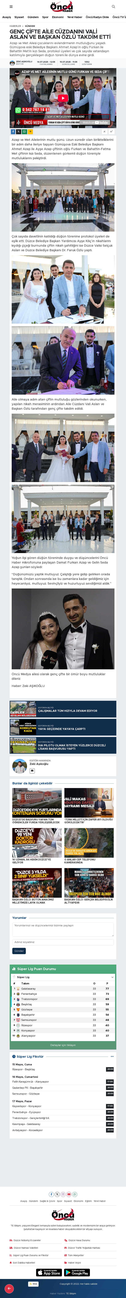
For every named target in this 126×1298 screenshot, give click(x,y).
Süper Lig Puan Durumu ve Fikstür (30, 1255)
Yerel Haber (74, 17)
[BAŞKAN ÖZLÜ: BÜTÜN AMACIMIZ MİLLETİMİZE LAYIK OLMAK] (37, 882)
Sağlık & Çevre (47, 1201)
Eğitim (88, 1201)
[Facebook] (51, 1194)
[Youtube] (68, 1194)
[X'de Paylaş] (18, 131)
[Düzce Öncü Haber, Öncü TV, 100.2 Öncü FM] (61, 6)
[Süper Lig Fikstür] (112, 1056)
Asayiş (6, 17)
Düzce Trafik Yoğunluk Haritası (84, 1248)
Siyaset (19, 17)
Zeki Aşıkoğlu (39, 764)
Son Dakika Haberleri (24, 1263)
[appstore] (49, 1272)
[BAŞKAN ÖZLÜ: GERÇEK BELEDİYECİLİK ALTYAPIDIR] (89, 882)
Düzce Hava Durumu (79, 1240)
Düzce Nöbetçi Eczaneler (27, 1240)
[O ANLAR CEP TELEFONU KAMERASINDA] (89, 842)
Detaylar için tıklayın (63, 1045)
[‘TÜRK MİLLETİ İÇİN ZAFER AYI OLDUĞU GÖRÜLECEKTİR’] (89, 802)
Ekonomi (57, 17)
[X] (57, 1194)
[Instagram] (63, 1194)
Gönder (19, 951)
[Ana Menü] (11, 7)
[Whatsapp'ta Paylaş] (24, 131)
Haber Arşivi (74, 1263)
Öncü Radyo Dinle (97, 17)
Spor (45, 17)
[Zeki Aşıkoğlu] (19, 766)
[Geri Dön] (9, 1288)
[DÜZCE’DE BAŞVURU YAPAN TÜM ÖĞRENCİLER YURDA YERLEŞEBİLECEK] (37, 802)
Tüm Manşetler (76, 1255)
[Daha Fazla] (30, 131)
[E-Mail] (32, 770)
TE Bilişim (71, 1293)
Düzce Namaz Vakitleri (26, 1248)
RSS (34, 1284)
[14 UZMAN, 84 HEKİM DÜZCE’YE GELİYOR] (37, 842)
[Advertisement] (63, 1162)
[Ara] (113, 7)
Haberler (15, 26)
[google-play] (77, 1272)
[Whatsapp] (74, 1194)
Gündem (33, 17)
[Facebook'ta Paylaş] (13, 131)
